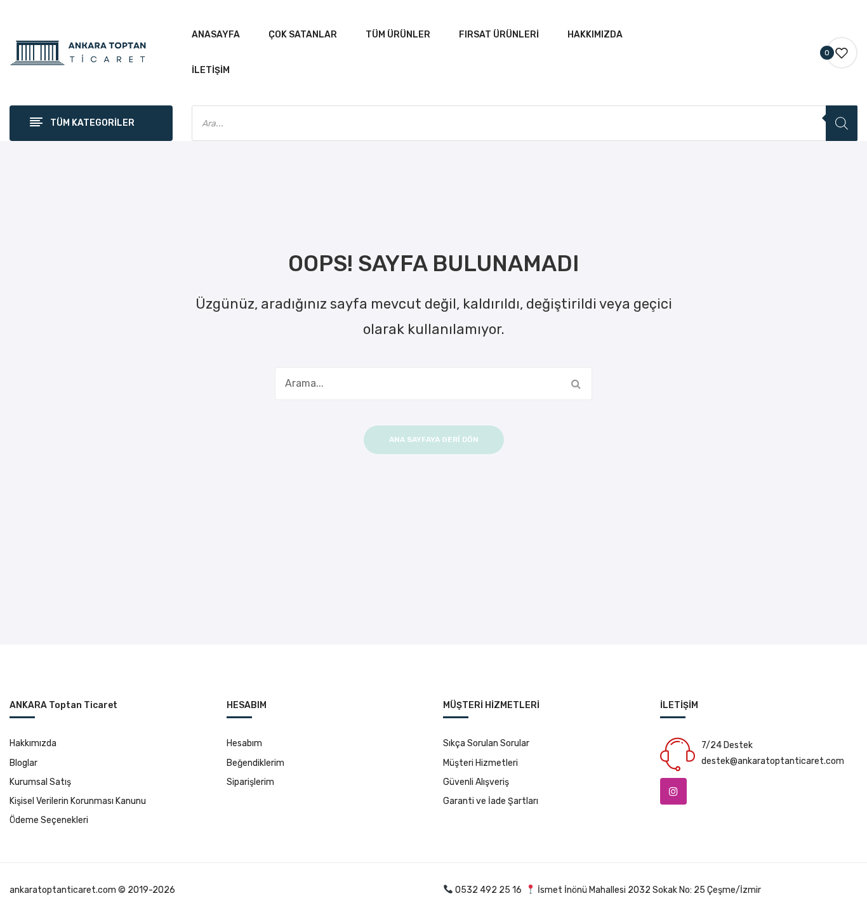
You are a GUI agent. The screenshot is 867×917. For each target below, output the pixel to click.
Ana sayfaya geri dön (434, 439)
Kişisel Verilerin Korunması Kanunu (78, 801)
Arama (576, 383)
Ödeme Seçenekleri (49, 820)
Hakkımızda (33, 743)
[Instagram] (673, 791)
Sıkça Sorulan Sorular (486, 743)
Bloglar (23, 763)
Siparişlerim (250, 782)
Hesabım (244, 743)
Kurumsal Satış (40, 782)
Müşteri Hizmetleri (480, 763)
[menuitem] (216, 34)
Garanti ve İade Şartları (490, 801)
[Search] (841, 123)
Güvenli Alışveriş (476, 782)
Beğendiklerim (255, 763)
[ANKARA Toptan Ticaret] (78, 52)
